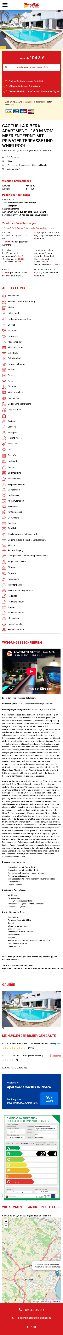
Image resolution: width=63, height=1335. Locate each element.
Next (57, 1008)
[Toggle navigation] (5, 5)
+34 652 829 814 (34, 1309)
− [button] (6, 1226)
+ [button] (6, 1221)
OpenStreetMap (45, 1301)
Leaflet (34, 1301)
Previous (6, 1008)
